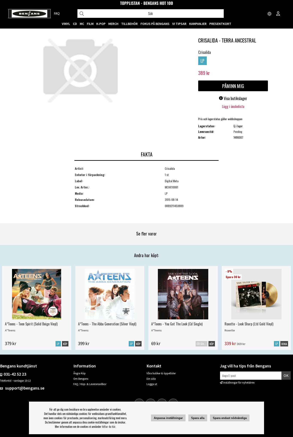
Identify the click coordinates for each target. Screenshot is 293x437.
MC (82, 23)
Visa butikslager (235, 98)
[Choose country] (269, 14)
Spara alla (197, 418)
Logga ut (151, 384)
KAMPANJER (198, 23)
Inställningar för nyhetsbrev (239, 382)
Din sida (151, 379)
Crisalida (204, 52)
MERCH (113, 23)
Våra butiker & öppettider (161, 373)
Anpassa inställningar (168, 418)
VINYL (66, 23)
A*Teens (10, 330)
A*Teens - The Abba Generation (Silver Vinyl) (107, 323)
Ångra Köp (79, 373)
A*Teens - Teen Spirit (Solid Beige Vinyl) (31, 323)
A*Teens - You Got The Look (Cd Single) (176, 323)
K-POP (101, 23)
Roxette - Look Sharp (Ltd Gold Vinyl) (249, 323)
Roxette (230, 330)
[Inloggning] (278, 14)
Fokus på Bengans (154, 23)
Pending (238, 131)
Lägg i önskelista (233, 106)
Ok (286, 375)
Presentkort (220, 23)
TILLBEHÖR (129, 23)
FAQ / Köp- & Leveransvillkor (89, 384)
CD (75, 23)
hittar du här (108, 426)
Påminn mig (233, 85)
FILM (90, 23)
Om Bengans (80, 379)
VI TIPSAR (179, 23)
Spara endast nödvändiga (230, 418)
